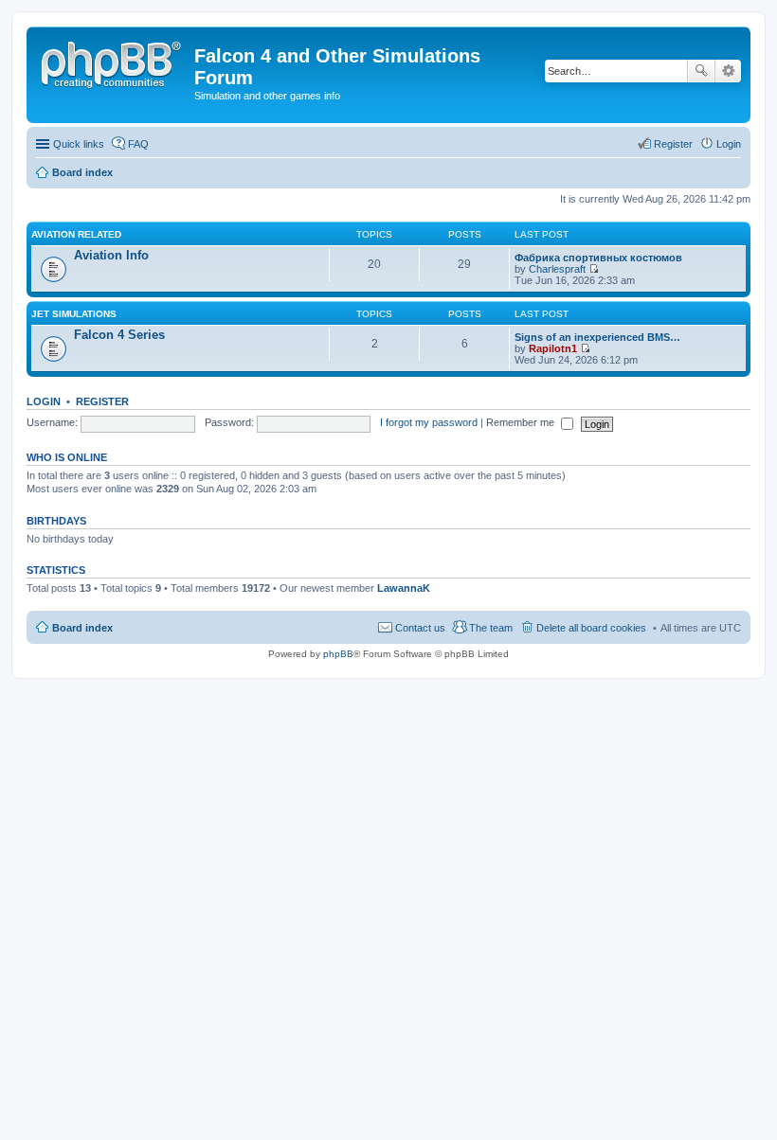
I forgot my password (429, 422)
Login (44, 401)
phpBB (338, 654)
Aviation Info (111, 255)
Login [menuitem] (728, 144)
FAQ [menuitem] (138, 144)
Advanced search (728, 71)
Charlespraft (557, 269)
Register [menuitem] (673, 144)
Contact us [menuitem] (420, 627)
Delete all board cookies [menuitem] (591, 627)
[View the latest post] (593, 269)
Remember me (521, 422)
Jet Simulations (74, 314)
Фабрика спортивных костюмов (598, 257)
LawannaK (403, 588)
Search (701, 71)
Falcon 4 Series (119, 335)
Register (102, 401)
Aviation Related (76, 234)
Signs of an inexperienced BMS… (597, 337)
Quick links (78, 144)
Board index (82, 627)
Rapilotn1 (553, 348)
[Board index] (112, 61)
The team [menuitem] (491, 627)
